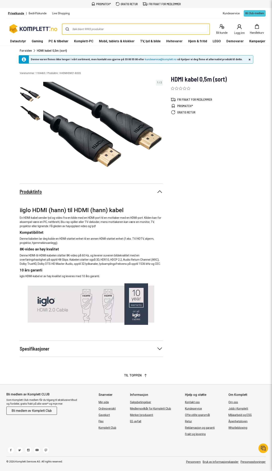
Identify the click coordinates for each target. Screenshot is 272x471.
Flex (101, 421)
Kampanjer (257, 41)
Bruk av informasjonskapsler (221, 461)
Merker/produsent (141, 415)
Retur (188, 421)
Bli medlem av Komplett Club (32, 411)
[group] (102, 124)
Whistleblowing (237, 427)
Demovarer (235, 41)
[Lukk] (249, 59)
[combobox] (136, 29)
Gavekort (104, 415)
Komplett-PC (83, 41)
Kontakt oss (192, 402)
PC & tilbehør (58, 41)
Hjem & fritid (197, 41)
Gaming (37, 41)
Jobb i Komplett (238, 408)
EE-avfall (135, 421)
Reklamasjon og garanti (200, 427)
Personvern (193, 461)
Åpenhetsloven (238, 421)
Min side (104, 402)
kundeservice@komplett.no (161, 59)
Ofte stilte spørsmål (197, 415)
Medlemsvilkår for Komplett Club (150, 408)
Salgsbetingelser (140, 402)
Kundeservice (193, 408)
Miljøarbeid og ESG (240, 415)
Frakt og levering (195, 434)
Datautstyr (18, 41)
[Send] (67, 29)
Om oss (233, 402)
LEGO (217, 41)
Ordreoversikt (107, 408)
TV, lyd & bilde (150, 41)
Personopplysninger (253, 461)
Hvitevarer (174, 41)
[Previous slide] (45, 125)
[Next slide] (159, 125)
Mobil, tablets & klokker (117, 41)
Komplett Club (107, 427)
